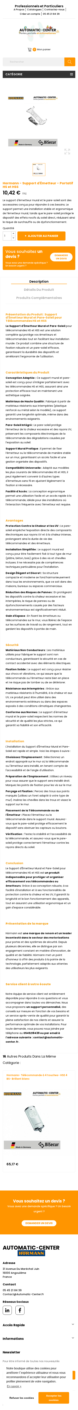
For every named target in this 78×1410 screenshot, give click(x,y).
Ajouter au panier (43, 236)
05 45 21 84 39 (51, 14)
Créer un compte (30, 14)
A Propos (19, 9)
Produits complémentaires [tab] (39, 297)
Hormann (12, 1082)
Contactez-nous (54, 9)
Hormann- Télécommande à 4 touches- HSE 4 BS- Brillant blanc (37, 1077)
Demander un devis (61, 257)
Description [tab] (39, 281)
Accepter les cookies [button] (53, 1397)
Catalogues (34, 9)
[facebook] (19, 1310)
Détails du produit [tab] (39, 289)
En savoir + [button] (14, 1386)
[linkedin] (7, 1310)
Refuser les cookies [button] (21, 1397)
